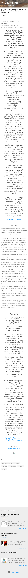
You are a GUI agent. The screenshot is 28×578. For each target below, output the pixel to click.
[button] (26, 10)
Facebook (9, 440)
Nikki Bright (20, 466)
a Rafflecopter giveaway (14, 448)
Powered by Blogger (15, 572)
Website (8, 438)
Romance (4, 469)
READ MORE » (23, 529)
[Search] (26, 3)
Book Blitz (4, 466)
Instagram (18, 440)
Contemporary (12, 466)
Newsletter (17, 438)
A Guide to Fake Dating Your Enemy (10, 463)
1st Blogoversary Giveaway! (9, 552)
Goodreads (10, 219)
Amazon (18, 219)
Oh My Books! (11, 2)
